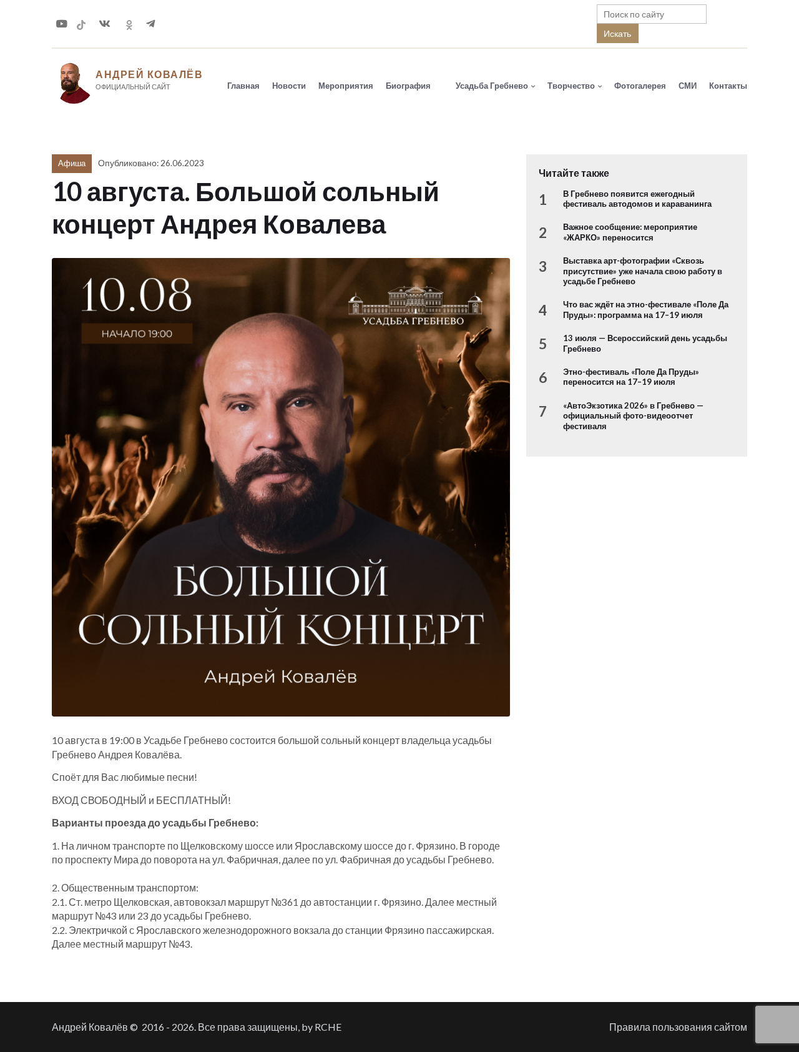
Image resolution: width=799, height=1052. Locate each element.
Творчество (571, 86)
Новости (289, 86)
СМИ (688, 86)
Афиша (72, 163)
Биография (408, 86)
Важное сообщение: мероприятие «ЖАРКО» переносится (630, 232)
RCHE (328, 1027)
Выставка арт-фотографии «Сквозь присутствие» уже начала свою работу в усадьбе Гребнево (642, 271)
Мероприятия (345, 86)
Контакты (728, 86)
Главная (243, 86)
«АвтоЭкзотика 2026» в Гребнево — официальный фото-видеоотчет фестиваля (633, 415)
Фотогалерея (640, 86)
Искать (617, 33)
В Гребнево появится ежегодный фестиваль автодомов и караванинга (637, 199)
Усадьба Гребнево (492, 86)
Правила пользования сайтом (678, 1027)
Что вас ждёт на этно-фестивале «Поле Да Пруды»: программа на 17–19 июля (645, 309)
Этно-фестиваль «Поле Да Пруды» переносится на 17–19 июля (631, 377)
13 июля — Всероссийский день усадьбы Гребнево (645, 343)
